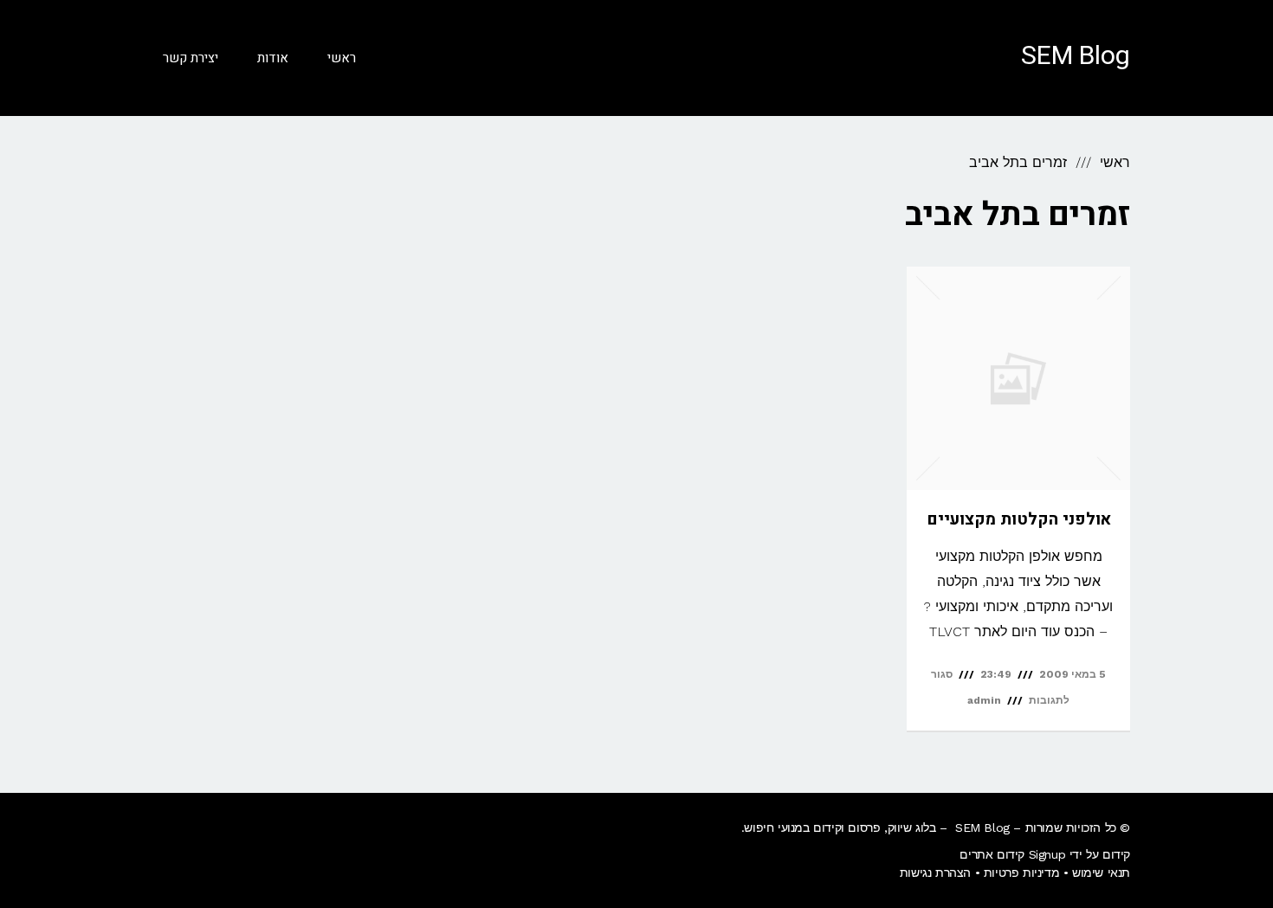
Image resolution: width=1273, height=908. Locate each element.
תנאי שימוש (1101, 872)
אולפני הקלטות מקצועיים (1019, 519)
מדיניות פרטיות (1021, 872)
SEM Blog (1075, 56)
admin (984, 700)
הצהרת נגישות (935, 872)
